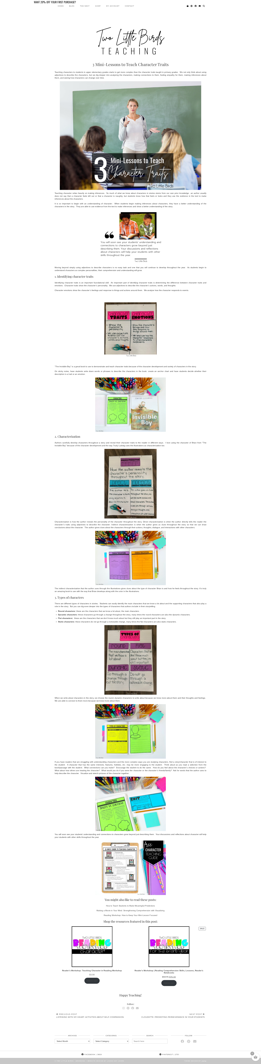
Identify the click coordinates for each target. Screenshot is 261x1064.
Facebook (93, 1054)
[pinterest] (188, 1041)
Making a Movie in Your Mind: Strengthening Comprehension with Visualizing (130, 910)
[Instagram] (123, 1008)
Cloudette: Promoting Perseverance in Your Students (173, 1015)
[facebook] (182, 1041)
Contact (129, 6)
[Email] (200, 6)
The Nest (85, 6)
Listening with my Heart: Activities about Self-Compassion (90, 1015)
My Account (112, 6)
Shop (98, 6)
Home (61, 6)
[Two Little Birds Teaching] (130, 28)
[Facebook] (196, 6)
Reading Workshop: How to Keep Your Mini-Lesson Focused (130, 915)
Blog (72, 6)
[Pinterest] (192, 6)
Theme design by (195, 1061)
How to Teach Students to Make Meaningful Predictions (130, 906)
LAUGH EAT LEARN (115, 1061)
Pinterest (170, 1054)
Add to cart (92, 981)
